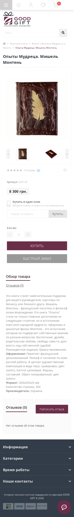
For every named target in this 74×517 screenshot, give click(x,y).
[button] (31, 5)
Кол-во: (12, 228)
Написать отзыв (52, 409)
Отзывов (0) (15, 285)
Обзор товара (18, 276)
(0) (38, 170)
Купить (57, 214)
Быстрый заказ (37, 258)
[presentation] (8, 154)
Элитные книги (19, 43)
